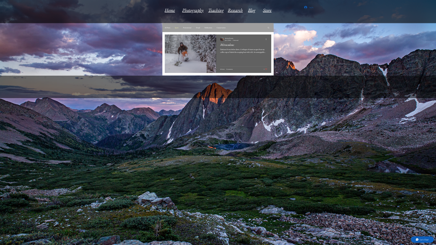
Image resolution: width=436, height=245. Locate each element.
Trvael (198, 28)
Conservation (221, 28)
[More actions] (266, 39)
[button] (268, 28)
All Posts (167, 28)
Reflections (208, 28)
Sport (176, 28)
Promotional (187, 28)
